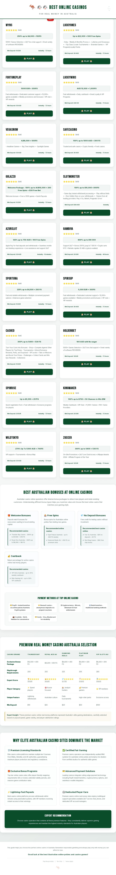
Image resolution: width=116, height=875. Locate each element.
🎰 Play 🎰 (29, 58)
